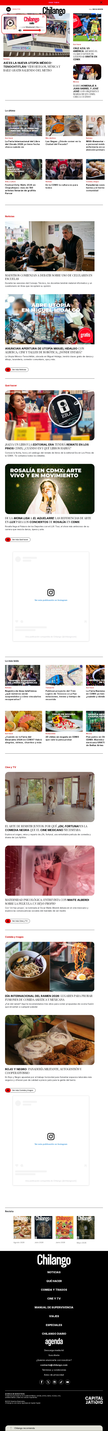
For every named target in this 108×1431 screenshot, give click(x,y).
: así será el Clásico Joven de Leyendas (85, 54)
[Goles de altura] (85, 1227)
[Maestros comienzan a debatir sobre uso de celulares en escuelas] (49, 246)
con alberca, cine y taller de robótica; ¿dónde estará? (44, 350)
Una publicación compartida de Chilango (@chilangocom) (50, 637)
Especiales (54, 1325)
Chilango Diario (54, 1333)
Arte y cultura (10, 181)
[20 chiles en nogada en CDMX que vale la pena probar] (64, 721)
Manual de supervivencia (54, 1307)
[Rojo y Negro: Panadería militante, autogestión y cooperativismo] (49, 1040)
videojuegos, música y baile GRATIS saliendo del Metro (31, 66)
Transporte (50, 687)
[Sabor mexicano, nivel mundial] (64, 1227)
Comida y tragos (92, 181)
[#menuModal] (8, 9)
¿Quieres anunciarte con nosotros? (54, 1360)
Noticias (6, 59)
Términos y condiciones (54, 1370)
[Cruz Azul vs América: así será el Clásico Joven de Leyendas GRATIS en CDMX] (87, 27)
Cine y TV (10, 767)
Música (76, 82)
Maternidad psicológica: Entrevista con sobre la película (47, 901)
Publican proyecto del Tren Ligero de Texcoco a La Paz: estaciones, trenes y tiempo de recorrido (63, 695)
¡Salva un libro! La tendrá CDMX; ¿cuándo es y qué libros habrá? (47, 446)
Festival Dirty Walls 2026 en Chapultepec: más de (20, 189)
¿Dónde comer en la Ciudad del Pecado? (63, 142)
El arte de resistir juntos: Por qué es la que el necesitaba (46, 828)
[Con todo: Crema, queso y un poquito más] (22, 1227)
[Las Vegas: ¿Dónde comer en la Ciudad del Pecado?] (64, 125)
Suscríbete (54, 1355)
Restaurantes (51, 733)
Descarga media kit (54, 1350)
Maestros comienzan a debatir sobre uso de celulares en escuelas (48, 277)
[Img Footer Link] (54, 1342)
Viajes (54, 1316)
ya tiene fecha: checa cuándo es (22, 144)
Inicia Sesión (98, 9)
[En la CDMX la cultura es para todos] (64, 169)
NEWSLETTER (16, 9)
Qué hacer (77, 44)
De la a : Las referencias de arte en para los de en (48, 520)
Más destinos (51, 138)
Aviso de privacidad (54, 1374)
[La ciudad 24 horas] (43, 1227)
